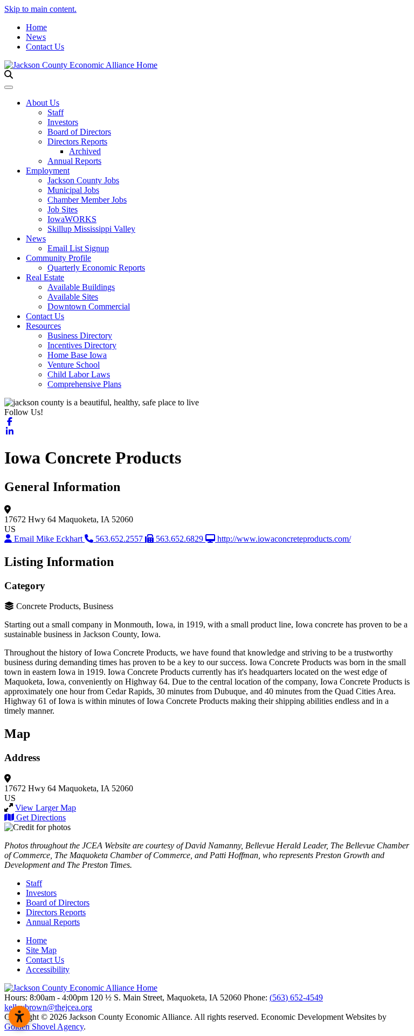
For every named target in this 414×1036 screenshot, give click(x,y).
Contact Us (45, 46)
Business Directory (79, 335)
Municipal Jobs (73, 190)
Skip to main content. (40, 8)
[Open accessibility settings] (19, 1016)
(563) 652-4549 (296, 997)
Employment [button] (48, 170)
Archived (85, 151)
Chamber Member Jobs (87, 199)
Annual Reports (74, 160)
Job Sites (62, 209)
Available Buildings (81, 287)
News (36, 37)
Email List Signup (78, 248)
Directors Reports (77, 141)
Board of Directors (79, 131)
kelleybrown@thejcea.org (48, 1007)
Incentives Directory (81, 345)
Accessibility (48, 969)
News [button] (36, 238)
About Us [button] (42, 102)
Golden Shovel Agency (44, 1026)
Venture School (73, 364)
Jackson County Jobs (83, 180)
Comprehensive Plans (84, 384)
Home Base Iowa (77, 355)
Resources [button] (43, 325)
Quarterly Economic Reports (96, 267)
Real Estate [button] (45, 277)
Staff (55, 112)
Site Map (41, 950)
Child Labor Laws (78, 374)
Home (36, 27)
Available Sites (72, 296)
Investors (62, 122)
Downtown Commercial (88, 306)
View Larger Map (45, 807)
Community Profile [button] (58, 258)
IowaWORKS (71, 219)
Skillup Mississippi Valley (91, 228)
